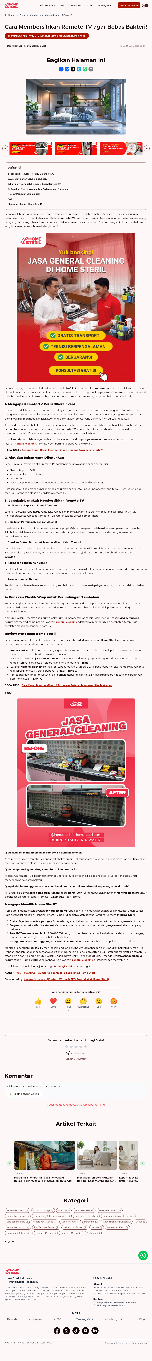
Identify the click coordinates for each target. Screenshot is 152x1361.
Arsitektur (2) (93, 1233)
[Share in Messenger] (67, 69)
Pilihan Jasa (46, 5)
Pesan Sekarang (129, 5)
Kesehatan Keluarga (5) (19, 1233)
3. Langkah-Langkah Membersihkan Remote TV (34, 184)
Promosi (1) (64, 1210)
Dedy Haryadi (55, 972)
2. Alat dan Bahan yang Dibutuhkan (27, 179)
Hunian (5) (39, 1216)
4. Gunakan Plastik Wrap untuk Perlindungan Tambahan (39, 189)
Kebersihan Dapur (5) (17, 1210)
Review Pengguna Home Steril (24, 194)
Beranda (12, 1319)
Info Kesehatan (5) (84, 1210)
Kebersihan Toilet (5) (59, 1216)
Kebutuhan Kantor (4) (18, 1227)
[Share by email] (90, 69)
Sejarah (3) (96, 1227)
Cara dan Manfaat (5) (17, 1221)
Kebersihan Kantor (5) (110, 1210)
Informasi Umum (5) (71, 1233)
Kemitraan (76, 5)
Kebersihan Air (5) (70, 1221)
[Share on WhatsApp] (85, 69)
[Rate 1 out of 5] (66, 1047)
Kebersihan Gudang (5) (44, 1221)
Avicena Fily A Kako (66, 979)
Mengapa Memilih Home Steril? (25, 204)
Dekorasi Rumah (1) (46, 1233)
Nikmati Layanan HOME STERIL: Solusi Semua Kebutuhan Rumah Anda (46, 35)
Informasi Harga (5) (43, 1210)
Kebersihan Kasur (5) (117, 1227)
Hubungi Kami (116, 1319)
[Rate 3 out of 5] (76, 1047)
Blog (89, 5)
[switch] (145, 5)
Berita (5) (140, 1221)
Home (11, 15)
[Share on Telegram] (79, 69)
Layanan (37, 1319)
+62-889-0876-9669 (125, 1302)
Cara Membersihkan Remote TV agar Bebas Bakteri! (52, 15)
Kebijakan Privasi (14, 1342)
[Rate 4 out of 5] (81, 1047)
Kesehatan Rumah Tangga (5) (118, 1216)
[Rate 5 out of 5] (85, 1047)
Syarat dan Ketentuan (40, 1342)
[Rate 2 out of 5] (71, 1047)
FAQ (63, 5)
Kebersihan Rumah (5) (74, 1227)
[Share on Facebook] (61, 69)
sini (133, 941)
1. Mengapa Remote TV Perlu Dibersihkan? (31, 174)
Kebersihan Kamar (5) (18, 1216)
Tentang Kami (104, 5)
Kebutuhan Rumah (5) (86, 1216)
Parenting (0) (91, 1221)
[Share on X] (73, 69)
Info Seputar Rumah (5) (46, 1227)
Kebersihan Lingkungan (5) (117, 1221)
